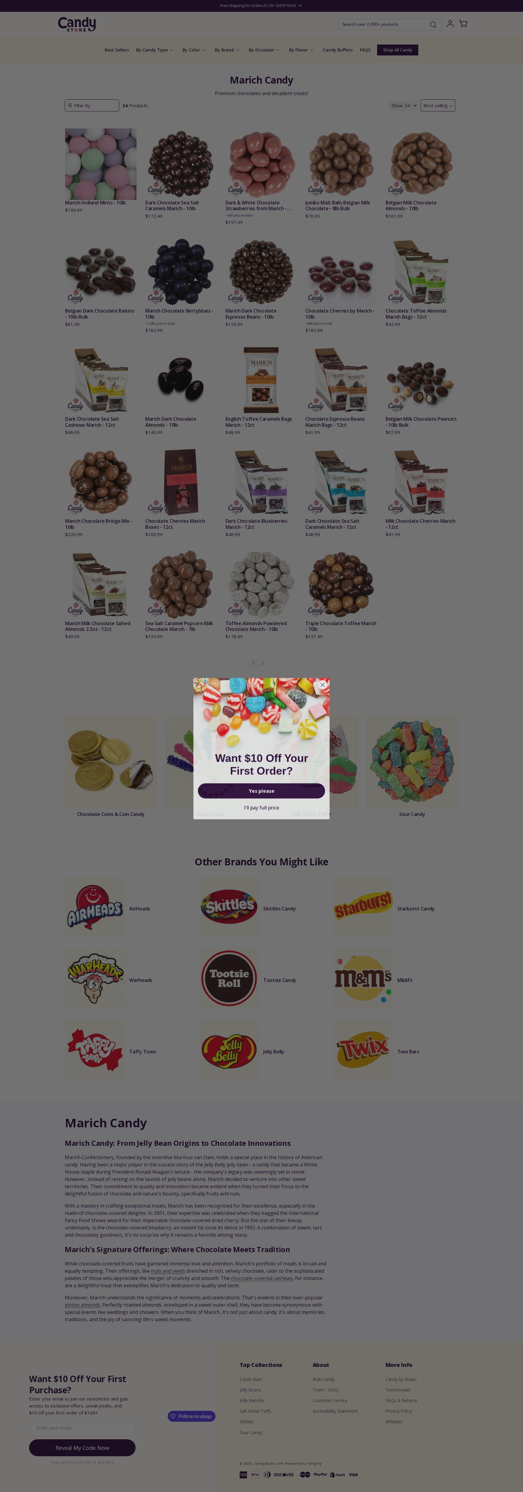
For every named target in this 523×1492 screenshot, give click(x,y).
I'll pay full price (261, 805)
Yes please (262, 788)
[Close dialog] (322, 682)
